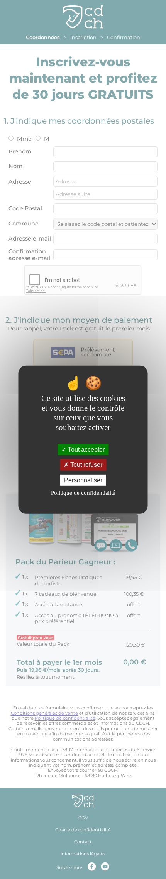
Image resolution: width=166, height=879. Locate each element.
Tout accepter (85, 449)
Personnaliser (83, 479)
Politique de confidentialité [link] (83, 493)
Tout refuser (85, 464)
